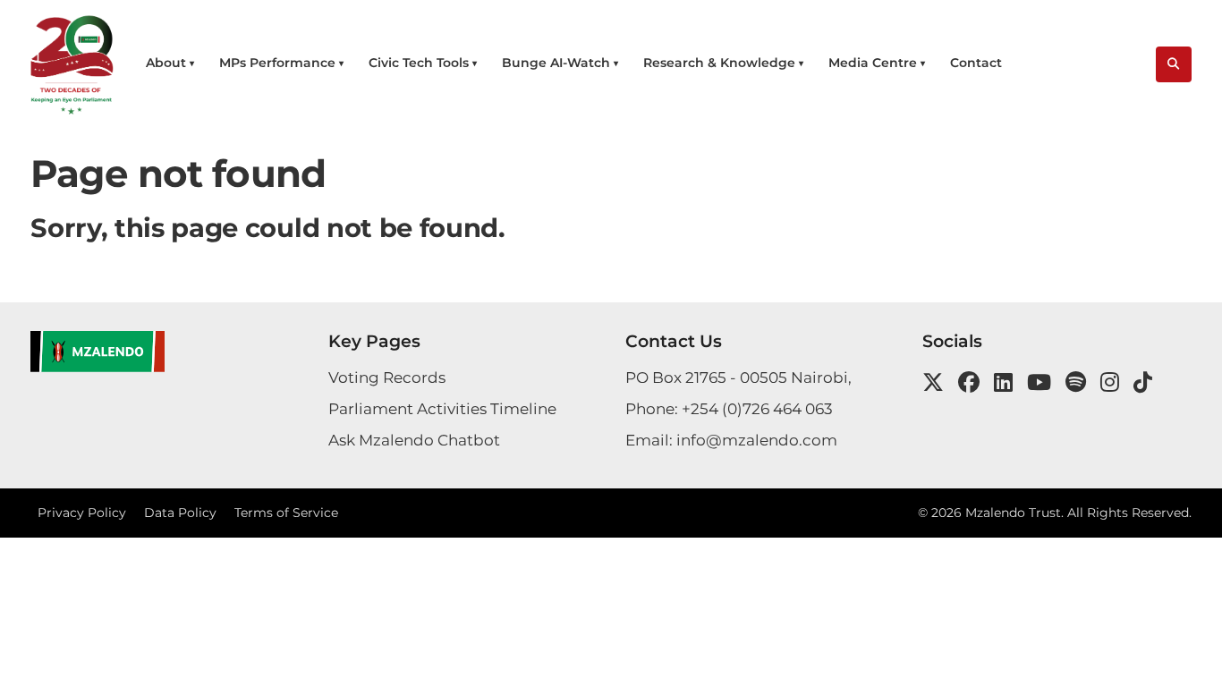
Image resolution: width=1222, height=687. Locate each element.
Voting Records (387, 377)
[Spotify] (1075, 382)
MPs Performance (277, 62)
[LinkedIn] (1003, 382)
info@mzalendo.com (756, 440)
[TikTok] (1142, 382)
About (166, 62)
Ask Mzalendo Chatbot (414, 440)
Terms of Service (286, 513)
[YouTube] (1039, 382)
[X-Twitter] (933, 382)
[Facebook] (969, 382)
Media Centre (872, 62)
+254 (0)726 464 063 (757, 409)
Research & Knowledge (719, 62)
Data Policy (180, 513)
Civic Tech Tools (419, 62)
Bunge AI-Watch (556, 62)
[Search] (1174, 64)
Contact (976, 62)
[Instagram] (1109, 382)
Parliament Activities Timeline (442, 409)
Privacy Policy (82, 513)
